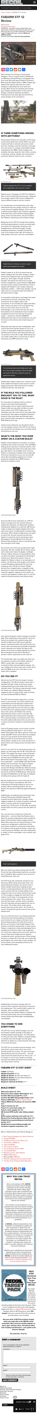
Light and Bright (9, 1145)
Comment (6, 1349)
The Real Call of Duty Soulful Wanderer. (18, 1161)
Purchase (3, 1396)
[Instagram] (5, 1384)
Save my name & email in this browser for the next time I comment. (18, 1376)
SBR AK (17, 1157)
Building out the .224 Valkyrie (14, 1153)
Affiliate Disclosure (6, 1388)
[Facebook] (2, 1384)
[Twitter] (15, 1384)
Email (5, 1370)
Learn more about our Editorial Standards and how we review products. (18, 1259)
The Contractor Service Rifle (14, 1149)
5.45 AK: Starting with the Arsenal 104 (17, 1159)
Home (3, 12)
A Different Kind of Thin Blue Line (16, 1141)
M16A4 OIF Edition (10, 1155)
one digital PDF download (22, 1309)
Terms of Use (4, 1398)
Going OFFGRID (9, 1138)
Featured (8, 12)
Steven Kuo (5, 25)
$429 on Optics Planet (24, 1100)
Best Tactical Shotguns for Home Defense (18, 1136)
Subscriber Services (6, 1391)
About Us (3, 1386)
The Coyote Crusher (11, 1147)
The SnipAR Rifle (10, 1151)
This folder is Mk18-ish (11, 1143)
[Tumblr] (12, 1384)
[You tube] (8, 1384)
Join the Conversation (8, 26)
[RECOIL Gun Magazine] (12, 4)
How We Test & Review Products (10, 1389)
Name (5, 1365)
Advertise (3, 1393)
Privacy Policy (4, 1394)
